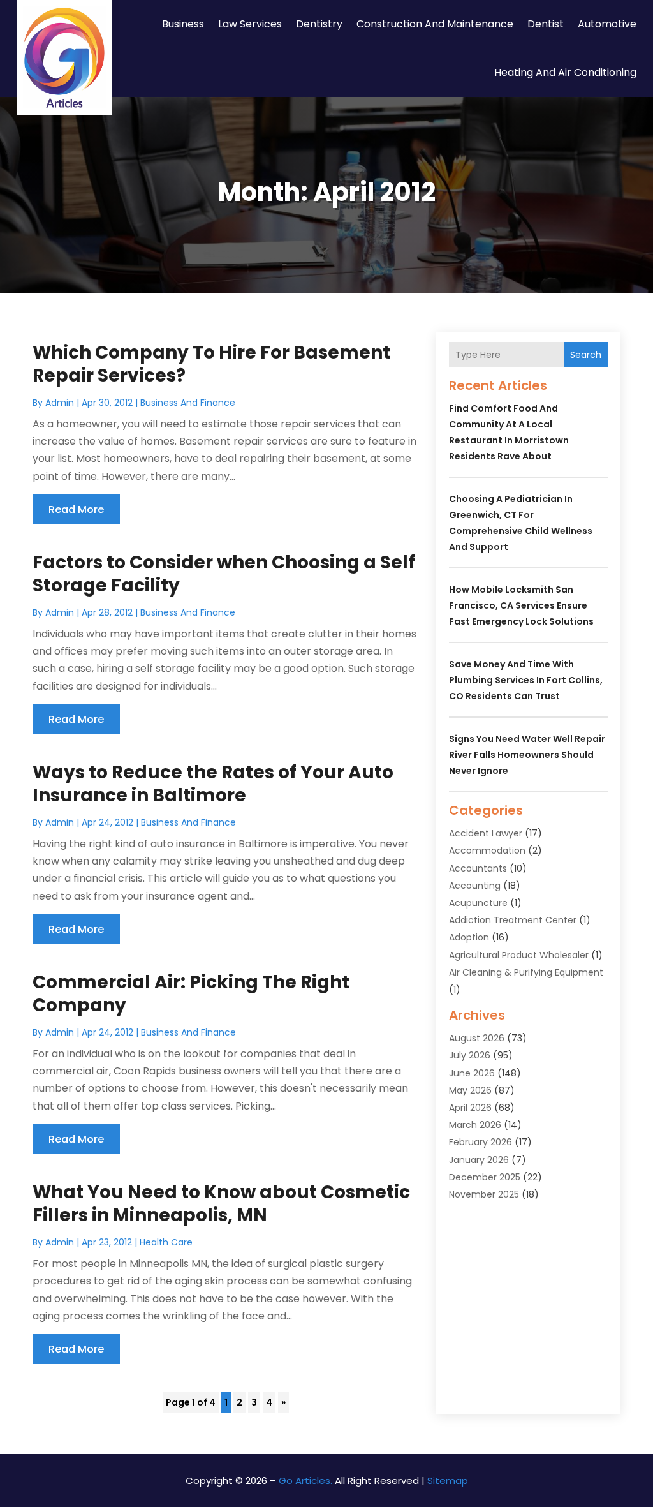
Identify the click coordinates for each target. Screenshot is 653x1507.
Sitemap (447, 1480)
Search (585, 354)
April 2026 (470, 1107)
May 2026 (470, 1090)
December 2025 (484, 1177)
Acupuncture (478, 902)
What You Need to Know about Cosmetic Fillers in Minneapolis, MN (221, 1204)
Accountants (478, 868)
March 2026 (475, 1124)
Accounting (475, 885)
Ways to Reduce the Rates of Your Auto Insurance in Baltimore (213, 784)
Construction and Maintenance (434, 24)
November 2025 (484, 1194)
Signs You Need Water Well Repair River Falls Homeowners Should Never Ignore (527, 754)
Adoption (469, 937)
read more (76, 509)
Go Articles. (305, 1480)
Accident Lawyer (485, 833)
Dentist (545, 24)
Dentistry (319, 24)
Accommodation (487, 850)
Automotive (607, 24)
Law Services (250, 24)
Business (183, 24)
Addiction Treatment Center (512, 920)
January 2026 (479, 1160)
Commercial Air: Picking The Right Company (191, 994)
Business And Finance (187, 402)
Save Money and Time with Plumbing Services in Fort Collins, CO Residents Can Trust (526, 680)
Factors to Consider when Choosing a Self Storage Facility (224, 574)
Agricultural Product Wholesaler (519, 955)
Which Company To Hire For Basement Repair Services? (211, 364)
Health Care (166, 1242)
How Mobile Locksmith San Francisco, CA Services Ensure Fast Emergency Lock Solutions (521, 605)
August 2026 (476, 1038)
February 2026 (480, 1142)
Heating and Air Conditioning (565, 72)
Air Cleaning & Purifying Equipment (526, 972)
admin (59, 402)
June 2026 (472, 1073)
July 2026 (469, 1055)
